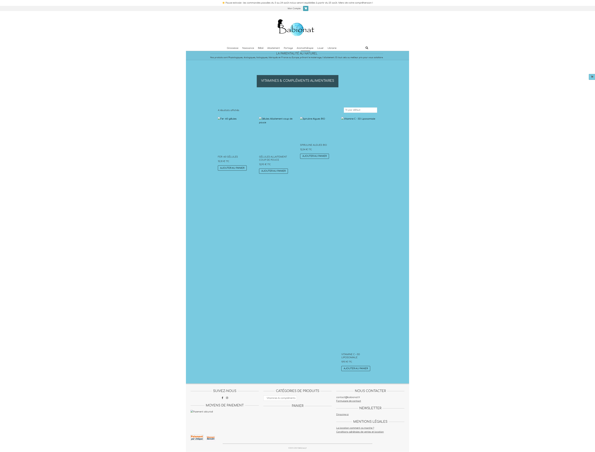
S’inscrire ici (342, 414)
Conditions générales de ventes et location (360, 432)
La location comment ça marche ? (355, 428)
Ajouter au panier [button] (232, 168)
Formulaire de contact (348, 401)
